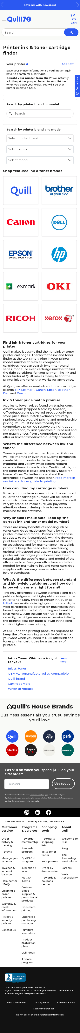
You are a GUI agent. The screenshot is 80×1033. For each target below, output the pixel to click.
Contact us (9, 929)
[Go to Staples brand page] (12, 751)
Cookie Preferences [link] (43, 1008)
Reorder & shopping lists (48, 842)
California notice (66, 1002)
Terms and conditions (37, 795)
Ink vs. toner (17, 668)
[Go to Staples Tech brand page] (31, 751)
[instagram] (27, 812)
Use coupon (63, 783)
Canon (41, 390)
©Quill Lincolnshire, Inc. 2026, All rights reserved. (31, 990)
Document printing (29, 908)
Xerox (21, 393)
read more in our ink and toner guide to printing (39, 479)
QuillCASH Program (28, 860)
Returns (7, 851)
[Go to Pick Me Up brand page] (49, 737)
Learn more (63, 660)
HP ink (8, 603)
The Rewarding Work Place (69, 858)
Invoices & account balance (8, 871)
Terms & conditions (15, 1002)
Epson (52, 390)
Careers (67, 867)
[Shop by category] (4, 19)
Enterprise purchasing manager (29, 920)
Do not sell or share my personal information (40, 1014)
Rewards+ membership (30, 840)
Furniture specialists (28, 931)
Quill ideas (28, 952)
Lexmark (28, 390)
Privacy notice (41, 1002)
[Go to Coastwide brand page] (31, 737)
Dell (6, 393)
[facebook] (48, 812)
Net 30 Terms (26, 879)
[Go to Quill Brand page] (12, 737)
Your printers (50, 861)
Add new (68, 63)
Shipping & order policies (9, 894)
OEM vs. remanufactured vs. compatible (38, 673)
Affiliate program (27, 960)
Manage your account (10, 860)
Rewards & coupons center (49, 881)
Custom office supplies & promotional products (29, 894)
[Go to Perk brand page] (67, 737)
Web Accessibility (70, 876)
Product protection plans (29, 943)
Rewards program (27, 850)
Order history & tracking (7, 842)
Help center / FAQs (9, 882)
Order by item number (50, 869)
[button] (78, 4)
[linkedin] (38, 812)
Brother (64, 390)
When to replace (21, 689)
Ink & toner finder (49, 853)
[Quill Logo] (19, 19)
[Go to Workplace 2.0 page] (67, 751)
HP (17, 390)
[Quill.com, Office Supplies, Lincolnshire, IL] (15, 978)
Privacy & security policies (8, 920)
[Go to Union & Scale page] (49, 751)
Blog (65, 848)
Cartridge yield (19, 683)
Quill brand (16, 678)
